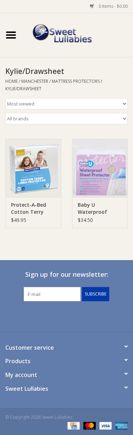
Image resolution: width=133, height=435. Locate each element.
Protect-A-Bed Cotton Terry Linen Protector (30, 208)
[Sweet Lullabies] (78, 34)
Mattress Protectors (76, 81)
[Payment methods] (73, 425)
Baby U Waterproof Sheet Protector (97, 208)
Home (11, 81)
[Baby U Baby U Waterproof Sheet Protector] (100, 168)
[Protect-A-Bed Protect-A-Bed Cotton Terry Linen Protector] (33, 168)
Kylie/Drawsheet (23, 89)
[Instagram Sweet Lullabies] (73, 315)
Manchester (34, 81)
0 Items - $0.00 (113, 6)
